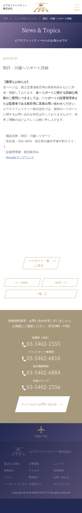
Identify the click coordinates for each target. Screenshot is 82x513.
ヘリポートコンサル (15, 484)
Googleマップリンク (20, 157)
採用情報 (58, 470)
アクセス (34, 470)
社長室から (35, 484)
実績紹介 (34, 477)
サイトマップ (61, 484)
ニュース (58, 463)
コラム (8, 477)
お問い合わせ (61, 477)
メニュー (77, 7)
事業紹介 (9, 470)
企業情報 (34, 463)
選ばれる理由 (12, 463)
